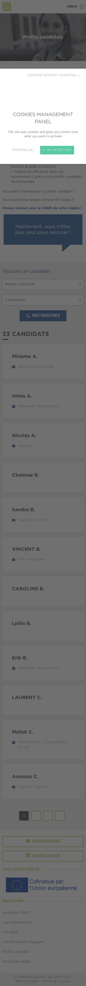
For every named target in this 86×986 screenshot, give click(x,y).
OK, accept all (59, 150)
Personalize (22, 150)
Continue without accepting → (53, 75)
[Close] (43, 493)
